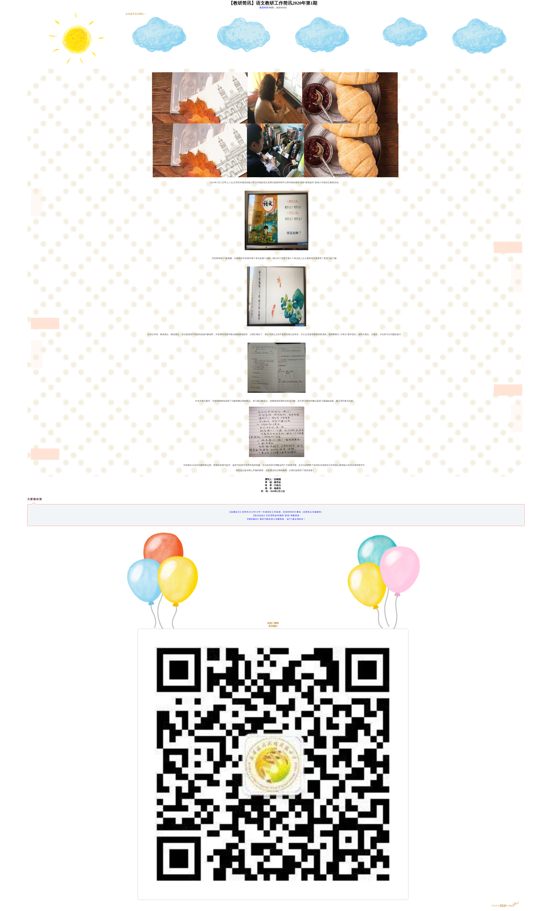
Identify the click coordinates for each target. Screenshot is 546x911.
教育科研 (264, 7)
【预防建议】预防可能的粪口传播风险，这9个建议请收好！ (276, 519)
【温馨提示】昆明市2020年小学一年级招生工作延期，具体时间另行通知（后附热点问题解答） (275, 512)
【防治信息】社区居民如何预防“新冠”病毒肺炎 (276, 515)
